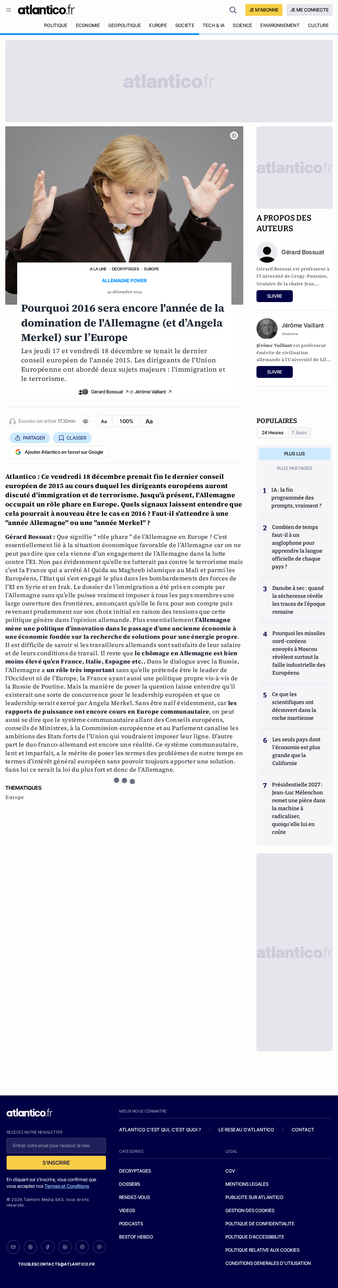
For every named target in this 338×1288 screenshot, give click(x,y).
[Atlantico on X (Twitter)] (30, 1247)
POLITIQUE (56, 25)
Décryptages (125, 268)
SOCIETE (184, 25)
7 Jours (299, 432)
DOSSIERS (129, 1184)
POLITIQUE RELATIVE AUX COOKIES (262, 1250)
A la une (98, 268)
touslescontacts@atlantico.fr (56, 1264)
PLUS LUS (294, 453)
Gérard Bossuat (107, 391)
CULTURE (318, 25)
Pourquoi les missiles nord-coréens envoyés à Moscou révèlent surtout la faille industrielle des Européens (298, 653)
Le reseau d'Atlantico (246, 1129)
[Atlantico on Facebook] (47, 1247)
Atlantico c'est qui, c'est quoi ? (160, 1129)
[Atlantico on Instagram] (82, 1246)
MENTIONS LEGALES (246, 1184)
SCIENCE (242, 25)
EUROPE (158, 25)
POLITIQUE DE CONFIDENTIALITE (259, 1223)
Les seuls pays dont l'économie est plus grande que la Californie (296, 751)
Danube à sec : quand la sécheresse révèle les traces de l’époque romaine (298, 600)
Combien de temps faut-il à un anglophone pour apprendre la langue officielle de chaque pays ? (297, 547)
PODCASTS (131, 1223)
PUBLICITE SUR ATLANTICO (254, 1197)
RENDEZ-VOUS (134, 1197)
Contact (303, 1129)
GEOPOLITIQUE (124, 25)
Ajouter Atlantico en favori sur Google (64, 452)
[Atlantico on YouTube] (99, 1246)
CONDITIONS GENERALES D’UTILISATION (268, 1263)
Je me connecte (309, 10)
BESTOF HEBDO (136, 1237)
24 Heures (273, 432)
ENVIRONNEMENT (280, 25)
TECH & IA (214, 25)
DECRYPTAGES (135, 1171)
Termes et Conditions (67, 1186)
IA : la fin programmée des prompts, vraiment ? (296, 498)
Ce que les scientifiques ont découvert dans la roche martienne (294, 706)
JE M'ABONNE (264, 10)
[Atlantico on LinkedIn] (65, 1247)
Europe (151, 268)
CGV (230, 1171)
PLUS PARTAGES (294, 468)
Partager (34, 438)
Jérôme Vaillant (150, 391)
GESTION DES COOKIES (249, 1210)
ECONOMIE (88, 25)
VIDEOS (127, 1210)
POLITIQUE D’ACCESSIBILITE (254, 1237)
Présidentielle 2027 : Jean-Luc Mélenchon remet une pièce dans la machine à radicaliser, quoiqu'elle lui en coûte (298, 808)
